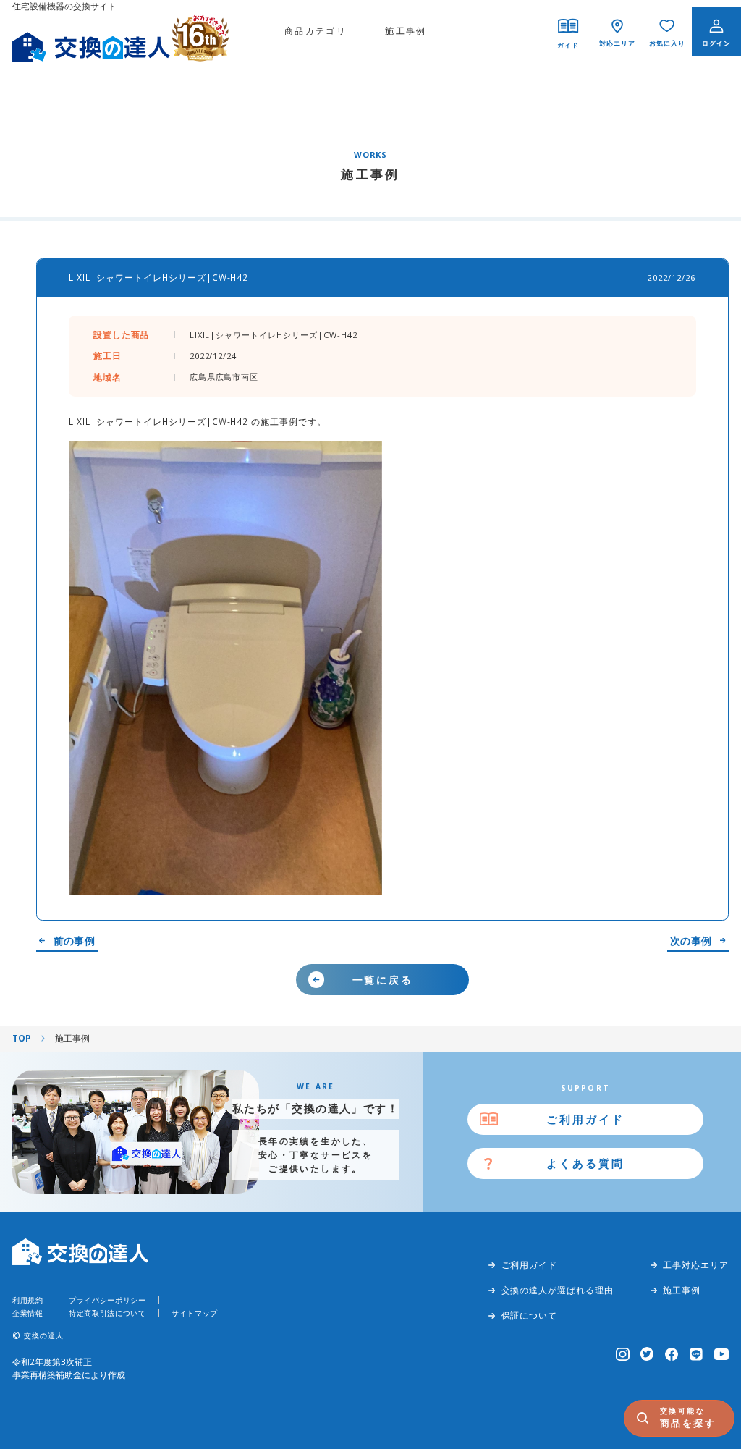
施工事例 (406, 30)
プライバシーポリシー (107, 1300)
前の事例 (74, 941)
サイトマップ (195, 1313)
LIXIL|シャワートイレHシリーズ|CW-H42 (273, 334)
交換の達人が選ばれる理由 (557, 1290)
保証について (529, 1315)
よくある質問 (585, 1163)
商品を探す (688, 1417)
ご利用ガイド (585, 1119)
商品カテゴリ (315, 30)
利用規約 (27, 1300)
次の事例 (690, 941)
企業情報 (27, 1313)
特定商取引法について (107, 1313)
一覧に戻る (382, 980)
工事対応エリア (696, 1264)
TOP (21, 1038)
